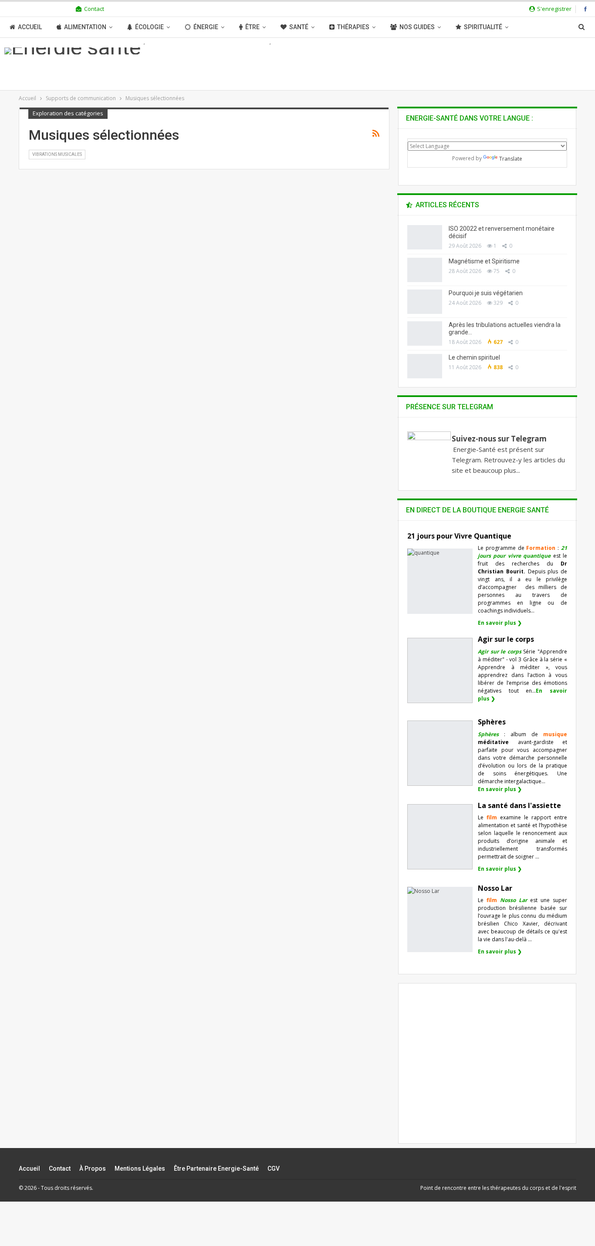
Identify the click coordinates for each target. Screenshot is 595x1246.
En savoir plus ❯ (500, 622)
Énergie (205, 27)
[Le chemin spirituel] (424, 366)
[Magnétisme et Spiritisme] (424, 270)
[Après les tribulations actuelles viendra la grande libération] (424, 333)
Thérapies (353, 27)
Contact (94, 9)
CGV (273, 1168)
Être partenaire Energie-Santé (216, 1168)
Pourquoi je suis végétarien (486, 293)
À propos (92, 1168)
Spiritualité (483, 27)
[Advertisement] (487, 1071)
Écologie (149, 27)
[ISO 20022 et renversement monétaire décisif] (424, 237)
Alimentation (85, 27)
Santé (298, 27)
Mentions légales (140, 1168)
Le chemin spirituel (474, 357)
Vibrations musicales (57, 154)
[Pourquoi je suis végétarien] (424, 302)
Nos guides (417, 27)
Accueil (30, 27)
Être (252, 27)
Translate (510, 158)
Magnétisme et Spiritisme (484, 261)
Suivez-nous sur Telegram (499, 439)
